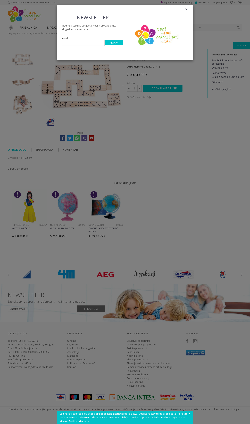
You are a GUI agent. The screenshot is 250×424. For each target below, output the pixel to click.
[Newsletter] (157, 34)
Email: (65, 38)
